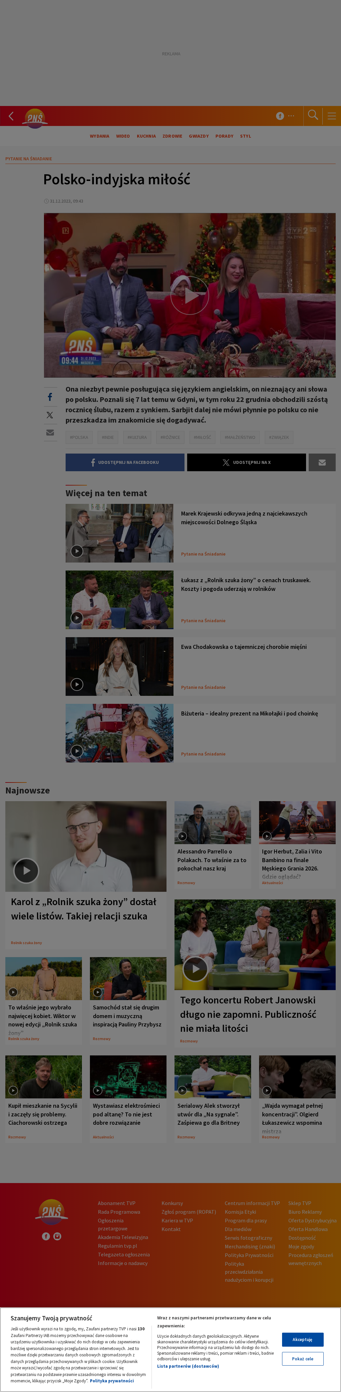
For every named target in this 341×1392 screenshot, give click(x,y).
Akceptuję (302, 1339)
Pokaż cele (302, 1359)
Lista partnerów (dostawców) (188, 1366)
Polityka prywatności (112, 1381)
